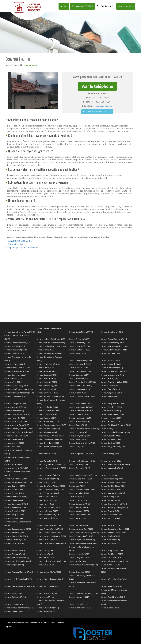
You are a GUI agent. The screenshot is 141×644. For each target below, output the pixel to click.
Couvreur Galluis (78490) (45, 367)
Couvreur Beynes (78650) (110, 511)
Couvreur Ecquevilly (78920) (79, 414)
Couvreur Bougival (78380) (14, 514)
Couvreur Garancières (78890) (47, 493)
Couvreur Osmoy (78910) (45, 550)
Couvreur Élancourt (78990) (14, 554)
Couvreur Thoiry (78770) (45, 504)
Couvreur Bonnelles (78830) (111, 489)
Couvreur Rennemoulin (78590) (112, 342)
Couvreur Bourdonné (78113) (15, 375)
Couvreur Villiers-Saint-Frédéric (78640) (19, 393)
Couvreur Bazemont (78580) (14, 532)
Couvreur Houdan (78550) (78, 604)
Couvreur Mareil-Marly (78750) (15, 421)
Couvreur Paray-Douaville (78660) (113, 403)
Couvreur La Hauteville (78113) (15, 604)
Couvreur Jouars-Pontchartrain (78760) (83, 565)
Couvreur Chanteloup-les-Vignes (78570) (19, 332)
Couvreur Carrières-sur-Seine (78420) (50, 439)
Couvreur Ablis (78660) (12, 446)
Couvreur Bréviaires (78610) (79, 339)
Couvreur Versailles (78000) (79, 493)
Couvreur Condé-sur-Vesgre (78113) (18, 342)
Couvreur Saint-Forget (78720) (112, 554)
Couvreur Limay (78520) (45, 565)
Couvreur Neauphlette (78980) (80, 418)
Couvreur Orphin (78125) (78, 425)
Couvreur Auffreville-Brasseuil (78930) (18, 432)
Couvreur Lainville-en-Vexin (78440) (81, 410)
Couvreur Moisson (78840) (78, 367)
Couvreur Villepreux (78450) (14, 550)
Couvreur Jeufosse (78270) (79, 375)
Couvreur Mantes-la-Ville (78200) (16, 468)
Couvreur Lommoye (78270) (79, 597)
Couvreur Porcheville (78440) (47, 407)
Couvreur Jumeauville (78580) (112, 468)
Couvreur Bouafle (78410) (110, 421)
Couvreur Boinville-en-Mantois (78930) (50, 342)
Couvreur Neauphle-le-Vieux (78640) (82, 489)
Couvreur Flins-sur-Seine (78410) (48, 525)
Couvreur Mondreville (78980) (112, 479)
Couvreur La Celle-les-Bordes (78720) (114, 371)
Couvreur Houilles (104, 105)
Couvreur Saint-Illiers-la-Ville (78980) (17, 561)
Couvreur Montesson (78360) (79, 350)
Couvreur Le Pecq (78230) (14, 543)
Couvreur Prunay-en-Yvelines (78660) (50, 436)
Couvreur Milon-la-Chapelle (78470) (49, 532)
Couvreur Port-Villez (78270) (79, 482)
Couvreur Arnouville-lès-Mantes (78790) (115, 432)
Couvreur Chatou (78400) (13, 500)
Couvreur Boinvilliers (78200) (79, 421)
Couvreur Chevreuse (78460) (79, 572)
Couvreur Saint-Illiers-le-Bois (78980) (82, 443)
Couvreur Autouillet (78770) (111, 410)
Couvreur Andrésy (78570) (46, 453)
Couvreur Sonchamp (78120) (79, 504)
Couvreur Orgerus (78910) (14, 493)
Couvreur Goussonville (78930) (80, 364)
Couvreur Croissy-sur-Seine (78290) (82, 396)
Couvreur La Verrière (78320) (15, 396)
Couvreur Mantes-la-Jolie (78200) (81, 529)
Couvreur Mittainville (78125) (15, 539)
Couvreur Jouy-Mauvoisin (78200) (81, 407)
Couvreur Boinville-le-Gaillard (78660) (114, 382)
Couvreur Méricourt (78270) (79, 511)
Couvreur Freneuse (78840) (111, 418)
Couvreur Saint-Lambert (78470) (80, 403)
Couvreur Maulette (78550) (14, 489)
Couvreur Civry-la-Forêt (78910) (80, 385)
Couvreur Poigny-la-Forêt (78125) (81, 536)
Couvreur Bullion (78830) (110, 496)
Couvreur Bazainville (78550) (79, 346)
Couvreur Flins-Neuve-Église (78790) (49, 475)
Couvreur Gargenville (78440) (79, 468)
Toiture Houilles (15, 244)
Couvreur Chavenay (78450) (14, 486)
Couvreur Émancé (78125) (110, 389)
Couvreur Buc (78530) (77, 496)
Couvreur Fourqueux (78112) (79, 389)
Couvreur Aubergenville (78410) (16, 536)
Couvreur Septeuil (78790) (78, 525)
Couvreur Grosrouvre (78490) (47, 593)
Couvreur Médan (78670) (110, 396)
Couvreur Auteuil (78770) (110, 543)
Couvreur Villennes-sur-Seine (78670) (114, 561)
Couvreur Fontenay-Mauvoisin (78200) (18, 572)
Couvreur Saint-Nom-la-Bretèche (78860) (116, 425)
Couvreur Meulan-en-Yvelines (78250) (114, 346)
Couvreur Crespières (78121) (15, 511)
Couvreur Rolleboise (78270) (15, 597)
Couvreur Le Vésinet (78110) (14, 353)
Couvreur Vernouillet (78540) (15, 507)
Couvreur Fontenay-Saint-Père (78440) (18, 428)
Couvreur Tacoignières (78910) (15, 403)
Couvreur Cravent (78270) (110, 539)
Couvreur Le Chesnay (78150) (47, 511)
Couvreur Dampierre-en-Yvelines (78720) (19, 586)
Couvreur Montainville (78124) (15, 407)
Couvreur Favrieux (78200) (78, 507)
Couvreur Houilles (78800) (14, 378)
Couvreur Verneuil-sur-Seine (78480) (49, 446)
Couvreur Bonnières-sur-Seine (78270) (18, 389)
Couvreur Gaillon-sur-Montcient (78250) (51, 561)
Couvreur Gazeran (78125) (46, 378)
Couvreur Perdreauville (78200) (48, 428)
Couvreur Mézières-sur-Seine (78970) (83, 475)
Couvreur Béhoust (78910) (110, 360)
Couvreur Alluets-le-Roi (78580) (48, 507)
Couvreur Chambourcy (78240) (112, 332)
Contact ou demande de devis (98, 111)
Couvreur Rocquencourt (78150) (48, 514)
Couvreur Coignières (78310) (111, 393)
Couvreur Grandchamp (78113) (47, 443)
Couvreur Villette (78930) (110, 608)
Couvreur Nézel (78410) (13, 382)
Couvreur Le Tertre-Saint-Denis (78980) (50, 339)
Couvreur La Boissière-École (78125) (50, 489)
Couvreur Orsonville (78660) (111, 364)
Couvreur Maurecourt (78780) (47, 539)
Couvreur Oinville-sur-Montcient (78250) (51, 346)
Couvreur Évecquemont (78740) (112, 375)
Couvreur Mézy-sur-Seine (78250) (113, 446)
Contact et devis (125, 6)
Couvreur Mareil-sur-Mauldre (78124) (18, 482)
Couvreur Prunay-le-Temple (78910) (49, 529)
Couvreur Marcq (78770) (45, 350)
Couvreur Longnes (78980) (14, 443)
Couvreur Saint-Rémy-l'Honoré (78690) (50, 486)
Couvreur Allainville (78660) (46, 371)
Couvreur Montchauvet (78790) (80, 360)
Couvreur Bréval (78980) (110, 378)
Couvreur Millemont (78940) (46, 432)
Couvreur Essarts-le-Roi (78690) (16, 436)
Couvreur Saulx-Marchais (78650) (113, 597)
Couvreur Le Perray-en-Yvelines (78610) (51, 543)
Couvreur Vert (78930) (44, 554)
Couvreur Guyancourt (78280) (47, 496)
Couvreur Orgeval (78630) (14, 565)
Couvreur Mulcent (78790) (78, 464)
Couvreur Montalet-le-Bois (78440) (113, 532)
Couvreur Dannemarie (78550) (112, 367)
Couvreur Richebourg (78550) (47, 385)
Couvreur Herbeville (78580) (79, 554)
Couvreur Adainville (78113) (14, 346)
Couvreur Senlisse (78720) (110, 565)
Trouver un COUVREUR (82, 6)
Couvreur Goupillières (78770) (47, 479)
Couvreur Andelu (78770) (45, 611)
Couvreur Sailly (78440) (77, 439)
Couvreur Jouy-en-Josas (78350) (16, 557)
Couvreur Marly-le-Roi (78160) (80, 436)
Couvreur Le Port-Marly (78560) (16, 385)
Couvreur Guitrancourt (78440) (112, 514)
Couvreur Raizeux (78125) (110, 525)
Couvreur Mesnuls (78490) (110, 518)
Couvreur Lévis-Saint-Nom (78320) (17, 414)
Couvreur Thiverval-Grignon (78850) (49, 579)
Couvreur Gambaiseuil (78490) (15, 496)
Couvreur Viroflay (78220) (78, 561)
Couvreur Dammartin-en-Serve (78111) (115, 529)
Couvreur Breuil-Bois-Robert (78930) (82, 382)
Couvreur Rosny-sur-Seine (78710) (113, 482)
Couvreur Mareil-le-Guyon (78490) (16, 425)
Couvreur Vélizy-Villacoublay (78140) (114, 579)
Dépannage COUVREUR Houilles (23, 247)
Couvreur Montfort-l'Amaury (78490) (82, 461)
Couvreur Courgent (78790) (46, 414)
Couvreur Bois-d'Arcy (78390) (111, 407)
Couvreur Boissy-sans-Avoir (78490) (17, 529)
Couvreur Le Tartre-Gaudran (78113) (114, 350)
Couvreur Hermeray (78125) (111, 461)
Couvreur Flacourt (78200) (14, 410)
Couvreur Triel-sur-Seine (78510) (48, 410)
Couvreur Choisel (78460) (110, 475)
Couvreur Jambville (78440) (46, 461)
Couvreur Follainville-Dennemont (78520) (84, 428)
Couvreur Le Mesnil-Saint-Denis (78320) (83, 593)
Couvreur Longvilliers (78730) (79, 557)
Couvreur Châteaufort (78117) (47, 608)
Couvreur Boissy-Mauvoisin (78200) (114, 339)
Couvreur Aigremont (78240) (111, 586)
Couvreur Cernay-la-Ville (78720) (80, 371)
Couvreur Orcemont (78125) (79, 342)
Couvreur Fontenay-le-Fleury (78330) (114, 507)
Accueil (64, 6)
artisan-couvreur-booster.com (24, 622)
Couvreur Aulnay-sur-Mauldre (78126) (50, 396)
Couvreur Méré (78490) (13, 593)
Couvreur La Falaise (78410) (14, 364)
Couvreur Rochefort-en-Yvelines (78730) (19, 608)
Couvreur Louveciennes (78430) (80, 514)
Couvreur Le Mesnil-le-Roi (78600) (48, 572)
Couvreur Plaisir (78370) (13, 464)
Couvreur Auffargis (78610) (46, 500)
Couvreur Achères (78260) (46, 418)
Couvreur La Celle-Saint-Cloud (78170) (18, 579)
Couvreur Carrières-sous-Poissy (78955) (51, 425)
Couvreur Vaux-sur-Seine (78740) (113, 493)
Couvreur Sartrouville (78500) (47, 393)
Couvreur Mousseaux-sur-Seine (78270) (115, 464)
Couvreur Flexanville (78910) (79, 378)
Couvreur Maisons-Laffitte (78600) (49, 353)
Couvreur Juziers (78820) (45, 557)
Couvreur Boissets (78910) (110, 436)
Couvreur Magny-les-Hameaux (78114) (50, 464)
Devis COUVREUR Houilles (20, 241)
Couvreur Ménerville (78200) (14, 418)
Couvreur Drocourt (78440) (14, 518)
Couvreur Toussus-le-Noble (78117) (114, 504)
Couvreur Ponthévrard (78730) (80, 608)
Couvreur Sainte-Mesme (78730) (81, 332)
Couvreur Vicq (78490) (77, 486)
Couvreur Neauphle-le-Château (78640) (83, 543)
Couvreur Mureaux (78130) (46, 389)
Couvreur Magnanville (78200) (47, 518)
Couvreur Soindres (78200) (46, 375)
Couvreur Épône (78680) (110, 453)
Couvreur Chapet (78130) (13, 611)
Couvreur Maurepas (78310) (111, 353)
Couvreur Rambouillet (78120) (15, 350)
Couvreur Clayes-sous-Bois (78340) (82, 539)
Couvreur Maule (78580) (77, 518)
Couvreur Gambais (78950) (110, 443)
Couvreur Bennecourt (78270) (47, 421)
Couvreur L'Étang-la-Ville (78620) (80, 479)
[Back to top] (133, 636)
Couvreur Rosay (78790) (77, 393)
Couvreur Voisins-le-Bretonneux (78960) (51, 536)
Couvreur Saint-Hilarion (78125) (47, 586)
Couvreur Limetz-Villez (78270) (15, 479)
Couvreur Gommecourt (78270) (16, 504)
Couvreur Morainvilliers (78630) (112, 414)
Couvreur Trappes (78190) (110, 500)
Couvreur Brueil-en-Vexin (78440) (16, 371)
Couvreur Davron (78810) (13, 439)
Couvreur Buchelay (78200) (111, 439)
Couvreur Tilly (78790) (77, 446)
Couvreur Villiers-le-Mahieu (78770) (17, 367)
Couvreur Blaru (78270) (109, 428)
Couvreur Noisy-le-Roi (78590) (112, 550)
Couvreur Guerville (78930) (110, 385)
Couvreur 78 (17, 65)
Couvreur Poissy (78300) (78, 432)
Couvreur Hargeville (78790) (46, 382)
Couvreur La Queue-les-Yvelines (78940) (51, 468)
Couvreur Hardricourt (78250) (111, 557)
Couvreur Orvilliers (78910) (110, 536)
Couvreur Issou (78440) (45, 597)
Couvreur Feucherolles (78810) (48, 364)
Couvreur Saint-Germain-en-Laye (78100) (84, 532)
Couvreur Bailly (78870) (77, 353)
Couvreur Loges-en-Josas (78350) (81, 453)
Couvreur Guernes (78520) (78, 500)
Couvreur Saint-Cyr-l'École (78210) (113, 486)
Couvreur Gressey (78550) (46, 482)
